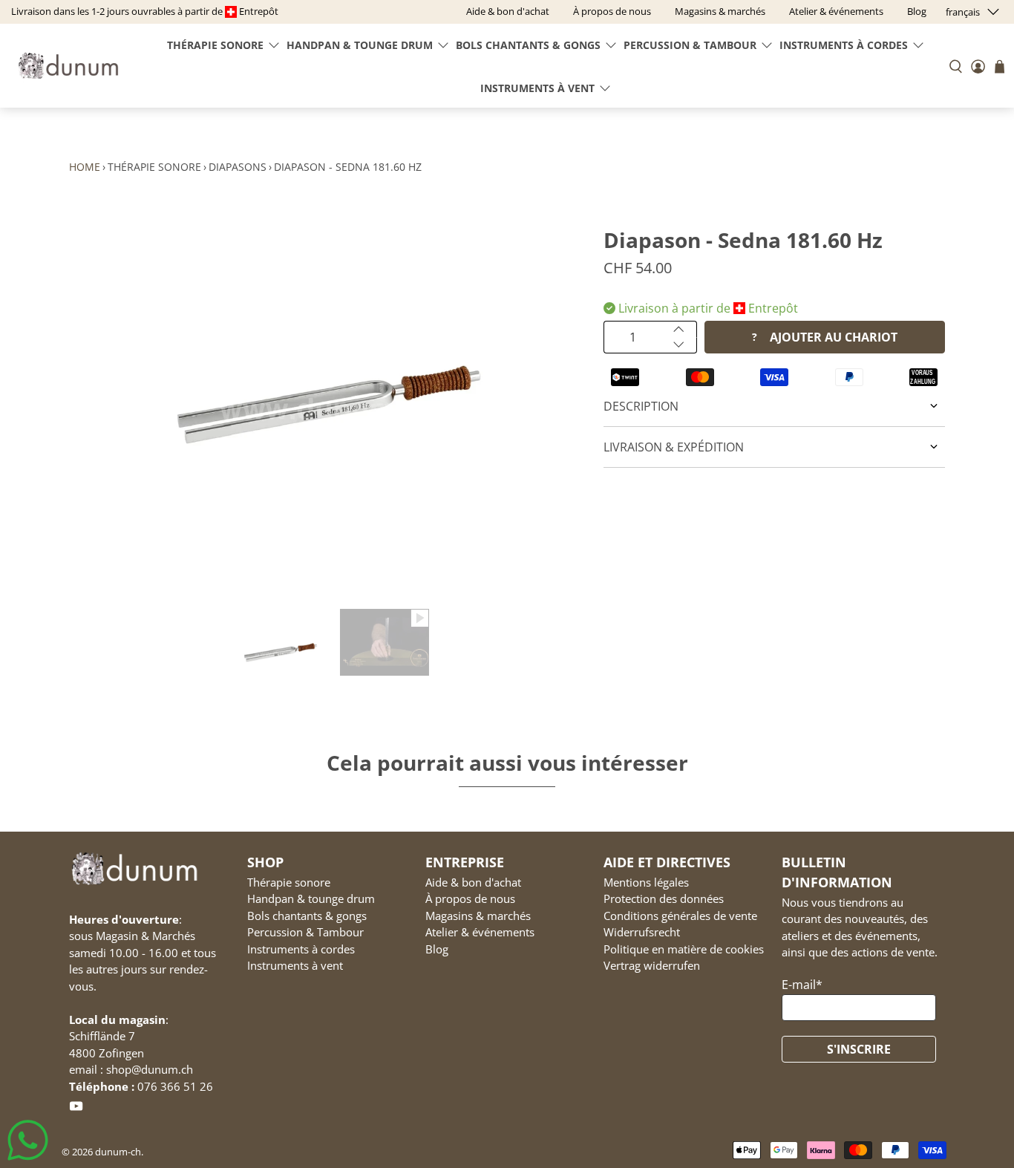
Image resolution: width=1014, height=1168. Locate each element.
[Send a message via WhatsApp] (27, 1140)
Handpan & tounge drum (360, 45)
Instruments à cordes (843, 45)
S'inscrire (859, 1049)
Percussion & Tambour (690, 45)
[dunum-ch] (68, 65)
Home (84, 167)
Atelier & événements (479, 931)
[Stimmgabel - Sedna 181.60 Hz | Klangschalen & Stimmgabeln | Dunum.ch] (329, 408)
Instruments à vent (537, 88)
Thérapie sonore (215, 45)
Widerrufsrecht (642, 931)
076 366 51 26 (175, 1086)
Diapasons (237, 167)
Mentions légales (646, 882)
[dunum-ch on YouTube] (76, 1109)
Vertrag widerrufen (652, 965)
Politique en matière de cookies (684, 949)
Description (641, 406)
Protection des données (664, 898)
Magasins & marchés (478, 915)
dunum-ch (118, 1151)
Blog (436, 949)
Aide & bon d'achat (473, 882)
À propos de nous (470, 898)
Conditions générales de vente (680, 915)
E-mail (802, 984)
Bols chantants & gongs (528, 45)
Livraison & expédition (674, 447)
